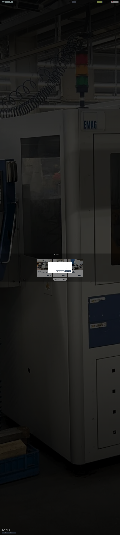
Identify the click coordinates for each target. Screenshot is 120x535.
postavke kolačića (60, 271)
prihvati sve (68, 271)
